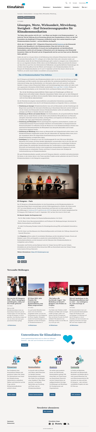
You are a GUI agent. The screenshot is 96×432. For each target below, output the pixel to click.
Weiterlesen (12, 325)
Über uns (84, 7)
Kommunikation (57, 7)
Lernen (52, 394)
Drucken (21, 257)
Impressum (10, 421)
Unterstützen (82, 3)
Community (76, 7)
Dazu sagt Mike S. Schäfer (60, 87)
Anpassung (60, 44)
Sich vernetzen (76, 394)
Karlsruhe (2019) (46, 210)
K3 (19, 261)
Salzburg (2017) (33, 210)
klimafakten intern (29, 17)
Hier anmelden (48, 411)
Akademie (67, 7)
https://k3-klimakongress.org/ (40, 252)
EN (70, 3)
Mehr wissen (11, 394)
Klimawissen (46, 7)
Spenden (24, 345)
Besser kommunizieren (35, 394)
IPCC (36, 59)
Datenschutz (10, 423)
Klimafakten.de (50, 428)
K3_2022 (23, 261)
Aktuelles (20, 17)
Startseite (20, 13)
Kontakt (75, 3)
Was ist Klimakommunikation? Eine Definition (35, 75)
